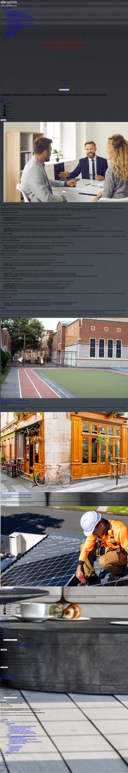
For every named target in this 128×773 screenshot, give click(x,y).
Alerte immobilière (11, 35)
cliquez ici (34, 664)
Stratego (4, 100)
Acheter (6, 9)
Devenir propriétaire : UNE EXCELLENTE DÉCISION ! (20, 11)
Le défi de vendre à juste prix (14, 22)
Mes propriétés (8, 8)
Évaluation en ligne (11, 33)
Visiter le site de (8, 675)
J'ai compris (4, 667)
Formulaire (6, 641)
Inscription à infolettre (9, 690)
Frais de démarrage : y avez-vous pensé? (17, 15)
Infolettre (6, 689)
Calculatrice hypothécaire (13, 30)
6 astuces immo (65, 89)
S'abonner (3, 649)
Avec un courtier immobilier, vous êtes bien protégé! (20, 18)
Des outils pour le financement (14, 13)
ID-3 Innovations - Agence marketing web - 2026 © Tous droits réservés (19, 677)
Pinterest (8, 111)
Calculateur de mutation (13, 32)
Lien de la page (7, 642)
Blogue (5, 37)
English (64, 91)
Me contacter (7, 36)
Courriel (8, 116)
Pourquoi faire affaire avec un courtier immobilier (19, 16)
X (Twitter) (9, 109)
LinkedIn (8, 113)
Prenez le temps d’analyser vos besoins (17, 12)
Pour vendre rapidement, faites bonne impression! (20, 20)
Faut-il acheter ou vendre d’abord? (15, 25)
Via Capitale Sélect (5, 619)
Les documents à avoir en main (15, 28)
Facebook (8, 106)
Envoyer (3, 700)
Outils (5, 29)
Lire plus (3, 411)
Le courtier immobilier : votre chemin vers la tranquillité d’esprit (23, 26)
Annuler (3, 120)
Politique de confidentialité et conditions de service (25, 645)
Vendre (5, 19)
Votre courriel (7, 694)
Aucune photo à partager (7, 118)
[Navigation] (64, 79)
